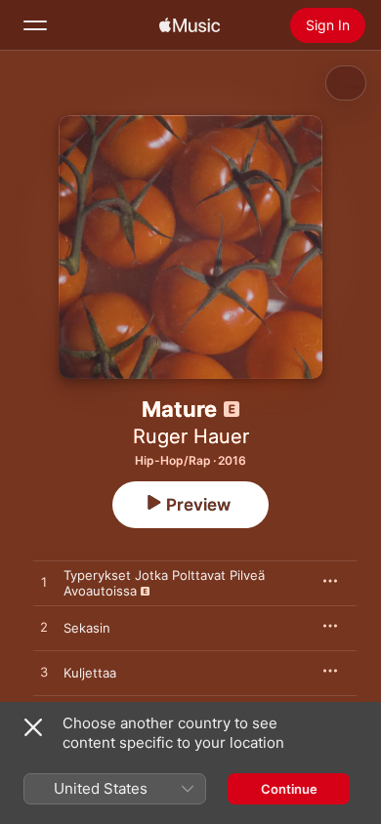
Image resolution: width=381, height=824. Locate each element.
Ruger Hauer (191, 436)
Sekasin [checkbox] (87, 628)
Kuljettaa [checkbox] (90, 672)
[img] (189, 25)
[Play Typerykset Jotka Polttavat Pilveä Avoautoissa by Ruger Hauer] (44, 583)
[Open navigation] (35, 25)
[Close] (33, 727)
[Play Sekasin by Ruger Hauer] (44, 628)
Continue (289, 789)
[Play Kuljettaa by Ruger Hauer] (44, 672)
